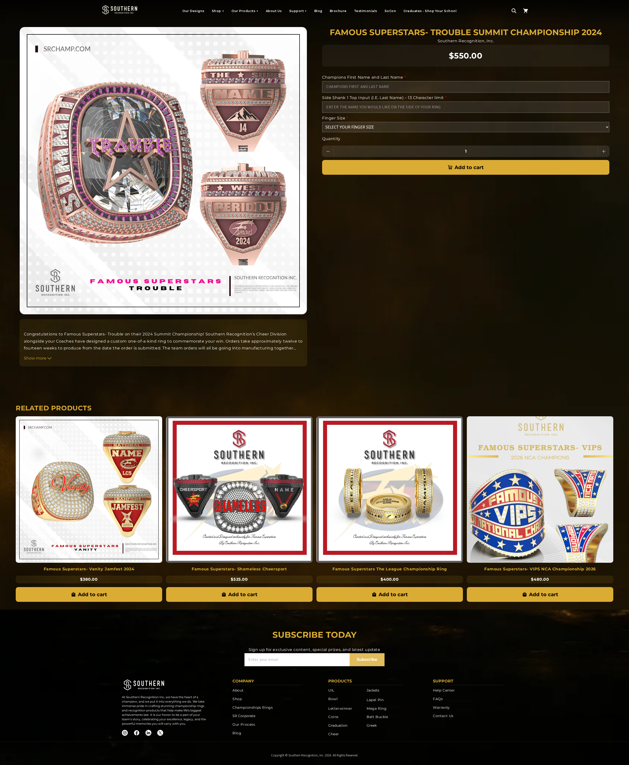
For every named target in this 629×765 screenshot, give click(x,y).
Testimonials (365, 11)
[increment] (603, 151)
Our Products (244, 11)
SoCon (390, 11)
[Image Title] (125, 733)
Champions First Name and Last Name (364, 77)
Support (298, 11)
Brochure (338, 11)
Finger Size (335, 118)
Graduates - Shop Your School (430, 11)
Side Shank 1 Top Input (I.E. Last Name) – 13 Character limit (384, 97)
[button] (514, 10)
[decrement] (327, 151)
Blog (318, 11)
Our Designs (193, 11)
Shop (218, 11)
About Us (274, 11)
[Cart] (525, 11)
